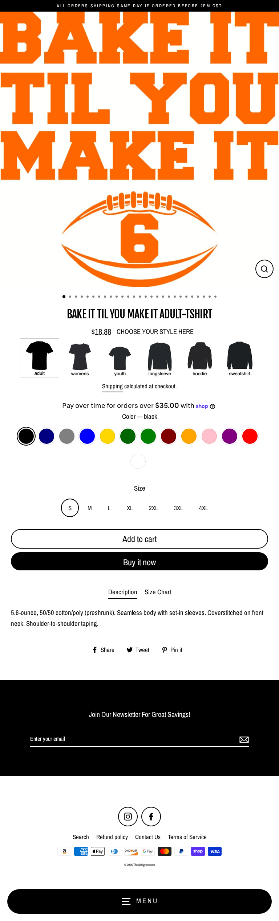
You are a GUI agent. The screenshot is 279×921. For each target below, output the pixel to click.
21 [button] (181, 297)
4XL (203, 508)
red (250, 436)
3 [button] (76, 297)
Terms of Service (187, 837)
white (138, 461)
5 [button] (88, 297)
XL (130, 508)
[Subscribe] (243, 739)
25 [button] (204, 297)
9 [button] (111, 297)
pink (209, 436)
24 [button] (199, 297)
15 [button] (146, 297)
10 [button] (117, 297)
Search (81, 837)
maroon (168, 436)
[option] (139, 149)
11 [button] (123, 297)
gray (67, 436)
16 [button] (152, 297)
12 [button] (129, 297)
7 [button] (100, 297)
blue (87, 436)
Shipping (112, 386)
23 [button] (193, 297)
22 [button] (187, 297)
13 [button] (135, 297)
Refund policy (112, 837)
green (148, 436)
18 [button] (164, 297)
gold (107, 436)
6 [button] (94, 297)
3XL (178, 508)
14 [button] (140, 297)
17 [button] (158, 297)
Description (122, 591)
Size (139, 488)
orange (189, 436)
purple (229, 436)
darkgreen (128, 436)
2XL (153, 508)
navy (46, 436)
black (26, 436)
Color (139, 416)
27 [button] (216, 297)
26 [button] (210, 297)
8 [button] (106, 297)
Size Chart (158, 591)
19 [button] (169, 297)
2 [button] (71, 297)
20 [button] (175, 297)
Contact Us (148, 837)
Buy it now (139, 562)
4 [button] (82, 297)
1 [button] (64, 297)
